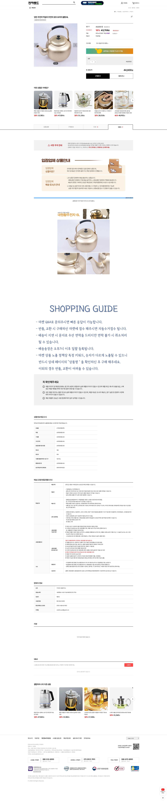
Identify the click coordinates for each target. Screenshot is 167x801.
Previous (36, 45)
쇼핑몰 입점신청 (57, 738)
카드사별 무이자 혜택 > (102, 43)
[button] (133, 100)
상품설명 (46, 127)
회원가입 (133, 7)
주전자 (131, 11)
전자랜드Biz (87, 738)
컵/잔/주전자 (125, 11)
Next (75, 45)
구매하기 (98, 76)
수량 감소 (89, 62)
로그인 (129, 7)
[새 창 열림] (75, 768)
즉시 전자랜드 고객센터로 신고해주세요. (99, 147)
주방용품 (119, 11)
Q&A (120, 127)
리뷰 (96, 127)
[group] (43, 104)
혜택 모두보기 (115, 30)
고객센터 (137, 7)
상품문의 (129, 665)
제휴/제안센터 (67, 738)
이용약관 (37, 738)
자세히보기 (115, 33)
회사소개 (30, 738)
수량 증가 (95, 62)
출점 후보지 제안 (77, 738)
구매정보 (71, 127)
